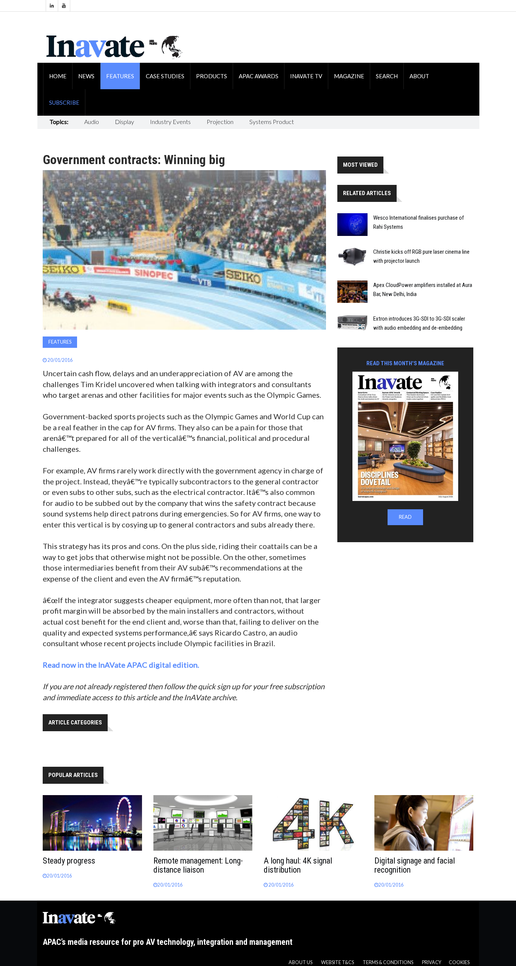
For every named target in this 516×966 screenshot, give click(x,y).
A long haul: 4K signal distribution (298, 865)
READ (405, 517)
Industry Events (170, 121)
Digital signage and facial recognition (414, 865)
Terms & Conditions (388, 962)
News (86, 76)
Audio (91, 121)
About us (300, 962)
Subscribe (64, 102)
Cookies (459, 962)
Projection (220, 121)
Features (120, 76)
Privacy (431, 962)
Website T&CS (337, 962)
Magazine (349, 76)
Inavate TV (306, 76)
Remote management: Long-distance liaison (198, 865)
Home (57, 76)
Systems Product (271, 121)
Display (124, 121)
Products (211, 76)
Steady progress (69, 860)
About (419, 76)
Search (387, 76)
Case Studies (165, 76)
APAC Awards (258, 76)
